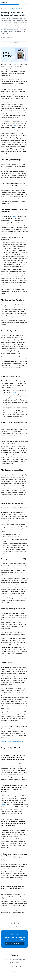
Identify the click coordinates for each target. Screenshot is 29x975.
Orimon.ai (15, 125)
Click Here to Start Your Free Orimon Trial (13, 741)
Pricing (5, 959)
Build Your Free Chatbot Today (17, 959)
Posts (6, 8)
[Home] (1, 8)
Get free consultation (14, 962)
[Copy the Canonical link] (9, 926)
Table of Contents (14, 42)
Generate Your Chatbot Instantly (14, 943)
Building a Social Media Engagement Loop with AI (16, 8)
